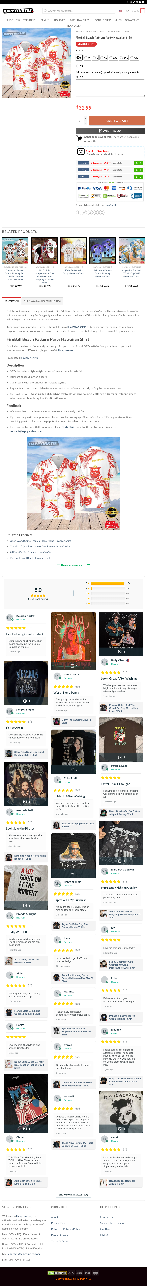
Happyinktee (65, 350)
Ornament (132, 20)
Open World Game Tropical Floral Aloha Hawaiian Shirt (40, 540)
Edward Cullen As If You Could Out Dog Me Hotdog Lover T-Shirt (123, 708)
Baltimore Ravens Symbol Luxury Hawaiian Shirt (102, 273)
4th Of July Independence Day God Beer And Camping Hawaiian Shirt (44, 276)
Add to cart (117, 120)
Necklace (73, 25)
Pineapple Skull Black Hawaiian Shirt (30, 557)
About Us (56, 1216)
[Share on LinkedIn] (102, 212)
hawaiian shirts (111, 205)
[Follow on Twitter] (134, 2)
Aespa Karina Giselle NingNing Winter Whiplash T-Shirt (125, 914)
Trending (29, 20)
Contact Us (106, 1216)
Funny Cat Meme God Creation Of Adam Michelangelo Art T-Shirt (122, 965)
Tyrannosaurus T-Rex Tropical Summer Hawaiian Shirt (76, 1031)
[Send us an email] (137, 2)
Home (79, 31)
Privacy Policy (59, 1223)
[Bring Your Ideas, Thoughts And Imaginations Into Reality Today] (18, 11)
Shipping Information (112, 1223)
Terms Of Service (60, 1241)
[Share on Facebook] (78, 212)
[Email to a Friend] (90, 212)
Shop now (13, 20)
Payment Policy (59, 1235)
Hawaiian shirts (77, 326)
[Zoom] (6, 94)
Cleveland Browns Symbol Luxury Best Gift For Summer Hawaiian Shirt (15, 275)
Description (11, 301)
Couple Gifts (103, 20)
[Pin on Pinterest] (96, 212)
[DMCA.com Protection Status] (57, 1272)
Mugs (118, 20)
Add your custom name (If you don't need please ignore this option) (107, 74)
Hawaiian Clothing (119, 31)
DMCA (104, 1235)
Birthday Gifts (80, 20)
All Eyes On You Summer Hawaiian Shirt (32, 552)
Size (78, 50)
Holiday (59, 20)
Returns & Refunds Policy (65, 1229)
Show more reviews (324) (73, 1194)
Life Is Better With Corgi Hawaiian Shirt (73, 272)
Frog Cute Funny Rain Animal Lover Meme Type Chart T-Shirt (125, 1081)
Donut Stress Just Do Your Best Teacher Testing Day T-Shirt (29, 1065)
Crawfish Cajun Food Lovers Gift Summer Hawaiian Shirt (41, 546)
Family (44, 20)
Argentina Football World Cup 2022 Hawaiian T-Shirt (131, 273)
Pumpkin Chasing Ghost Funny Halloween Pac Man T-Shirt (77, 978)
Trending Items (95, 31)
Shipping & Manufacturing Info (42, 301)
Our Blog (105, 1229)
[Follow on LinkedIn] (143, 2)
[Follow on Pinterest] (140, 2)
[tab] (11, 301)
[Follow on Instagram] (131, 2)
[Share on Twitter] (84, 212)
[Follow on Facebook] (127, 2)
